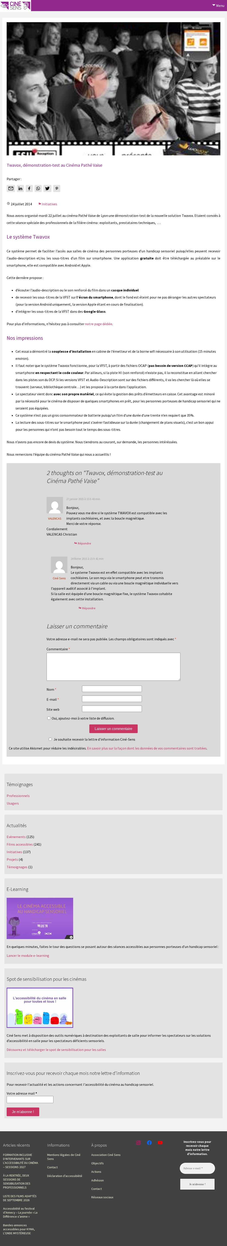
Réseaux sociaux (102, 1197)
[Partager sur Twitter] (47, 188)
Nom (51, 689)
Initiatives (49, 204)
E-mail (53, 699)
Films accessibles (20, 844)
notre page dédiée (98, 324)
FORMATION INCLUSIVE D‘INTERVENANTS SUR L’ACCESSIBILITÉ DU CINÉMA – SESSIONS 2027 (20, 1161)
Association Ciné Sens (106, 1155)
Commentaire (58, 649)
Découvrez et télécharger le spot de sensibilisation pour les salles (56, 1049)
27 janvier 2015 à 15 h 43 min (83, 499)
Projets (12, 859)
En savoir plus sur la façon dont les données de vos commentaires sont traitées (147, 748)
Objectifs (97, 1163)
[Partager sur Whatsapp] (38, 188)
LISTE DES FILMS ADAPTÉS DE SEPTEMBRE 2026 (20, 1198)
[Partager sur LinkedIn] (20, 188)
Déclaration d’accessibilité (64, 1176)
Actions (96, 1172)
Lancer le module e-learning (28, 955)
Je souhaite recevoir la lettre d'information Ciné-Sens (94, 739)
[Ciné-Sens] (15, 6)
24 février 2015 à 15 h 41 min (87, 559)
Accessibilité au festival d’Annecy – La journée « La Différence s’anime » (20, 1212)
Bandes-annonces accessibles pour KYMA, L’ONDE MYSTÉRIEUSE (19, 1229)
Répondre (84, 543)
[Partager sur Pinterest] (56, 188)
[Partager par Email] (11, 188)
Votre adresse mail (22, 1093)
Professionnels (18, 795)
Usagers (13, 803)
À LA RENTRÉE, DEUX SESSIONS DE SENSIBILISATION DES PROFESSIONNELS (16, 1181)
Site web (53, 709)
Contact (52, 1167)
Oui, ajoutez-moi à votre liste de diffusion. (82, 718)
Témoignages (17, 867)
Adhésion (97, 1180)
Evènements (16, 837)
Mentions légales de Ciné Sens (63, 1157)
